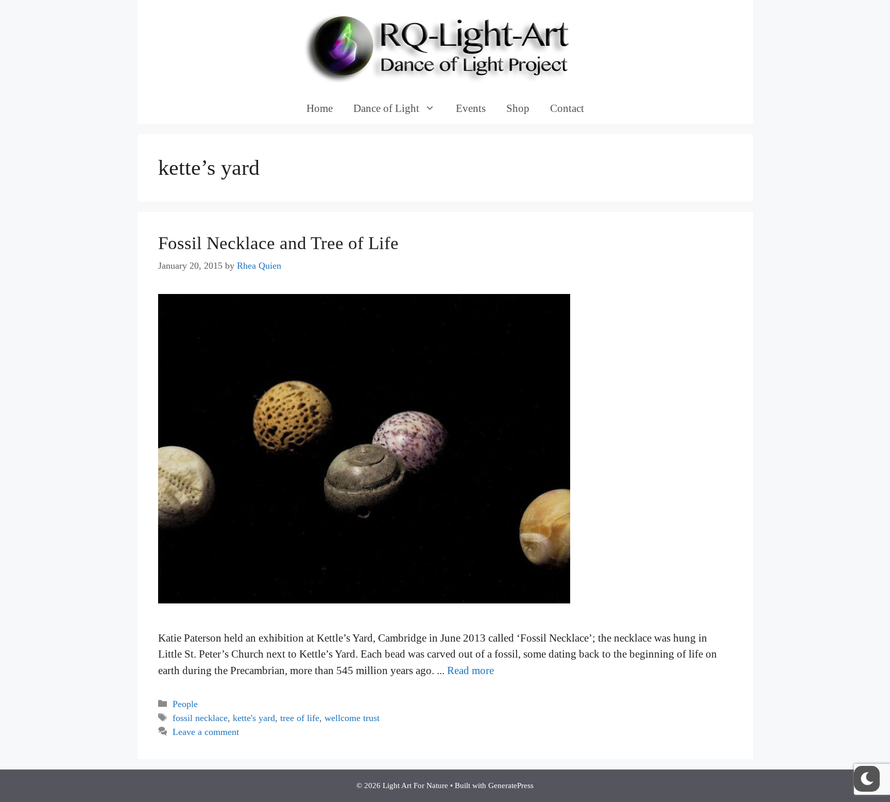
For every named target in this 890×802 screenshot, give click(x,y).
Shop (517, 108)
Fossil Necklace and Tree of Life (278, 243)
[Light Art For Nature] (445, 45)
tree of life (299, 718)
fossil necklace (200, 718)
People (185, 704)
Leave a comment (206, 732)
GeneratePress (511, 785)
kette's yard (254, 718)
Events (471, 108)
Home (319, 108)
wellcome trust (352, 718)
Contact (567, 108)
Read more (470, 670)
